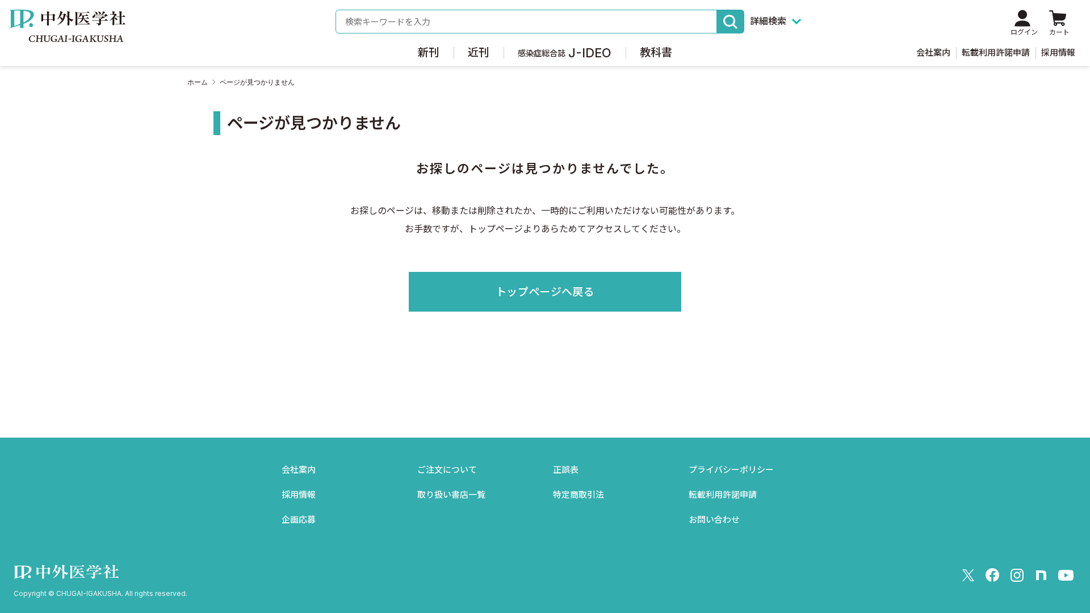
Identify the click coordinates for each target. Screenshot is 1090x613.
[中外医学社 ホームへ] (67, 34)
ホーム (197, 82)
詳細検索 (768, 21)
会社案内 (933, 52)
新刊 (428, 52)
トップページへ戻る (545, 292)
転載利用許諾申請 (996, 52)
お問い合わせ (714, 519)
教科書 (656, 52)
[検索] (730, 21)
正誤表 (565, 469)
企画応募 (299, 519)
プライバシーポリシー (731, 469)
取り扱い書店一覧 (451, 494)
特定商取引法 (578, 494)
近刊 (478, 52)
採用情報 (1058, 52)
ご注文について (447, 469)
